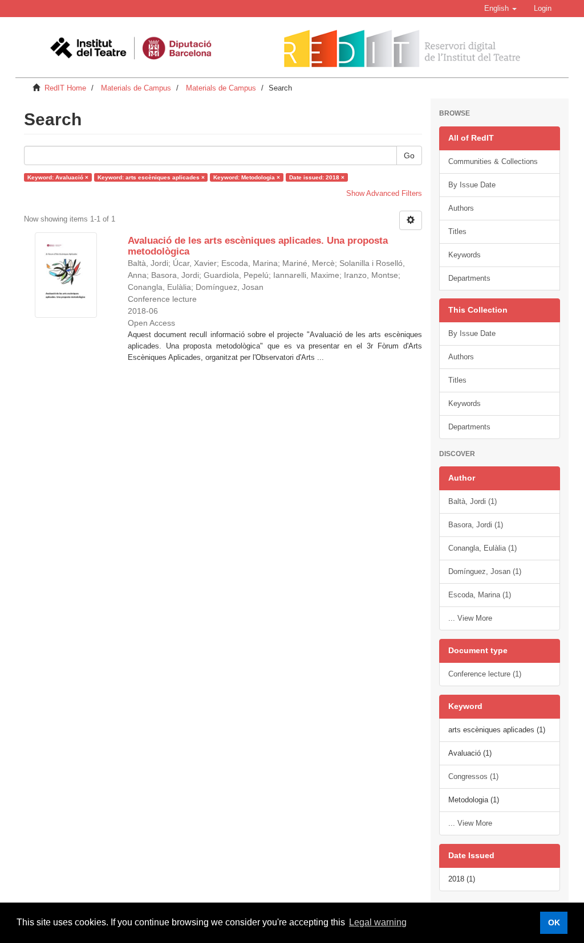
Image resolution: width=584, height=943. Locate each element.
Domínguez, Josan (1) (484, 571)
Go (409, 155)
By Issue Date (472, 185)
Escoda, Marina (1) (479, 595)
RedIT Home (65, 88)
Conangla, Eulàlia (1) (482, 548)
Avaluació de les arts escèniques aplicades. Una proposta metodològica (258, 246)
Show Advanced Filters (384, 193)
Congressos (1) (473, 776)
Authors (461, 208)
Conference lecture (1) (484, 674)
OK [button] (554, 922)
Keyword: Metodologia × (246, 177)
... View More (470, 618)
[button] (500, 8)
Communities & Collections (493, 161)
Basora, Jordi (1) (475, 524)
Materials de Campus (136, 88)
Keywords (464, 255)
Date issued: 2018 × (316, 177)
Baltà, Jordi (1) (472, 501)
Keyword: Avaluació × (57, 177)
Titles (457, 231)
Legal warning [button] (378, 922)
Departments (469, 278)
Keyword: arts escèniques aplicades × (151, 177)
